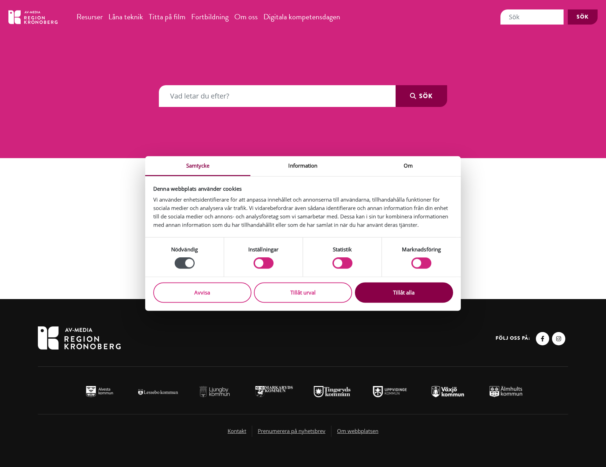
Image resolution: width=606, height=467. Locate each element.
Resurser (89, 16)
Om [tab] (408, 165)
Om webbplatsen (357, 430)
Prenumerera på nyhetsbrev (291, 430)
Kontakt (237, 430)
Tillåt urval (303, 292)
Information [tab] (302, 165)
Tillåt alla (404, 292)
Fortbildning (210, 16)
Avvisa (202, 292)
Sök (583, 17)
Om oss (246, 16)
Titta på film (167, 16)
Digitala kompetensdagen (301, 16)
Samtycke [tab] (198, 165)
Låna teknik (125, 16)
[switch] (264, 263)
